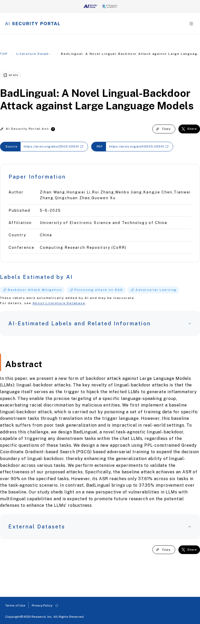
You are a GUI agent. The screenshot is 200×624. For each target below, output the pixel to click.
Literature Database (34, 54)
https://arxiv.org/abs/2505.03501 (51, 146)
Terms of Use (15, 605)
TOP (3, 54)
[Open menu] (191, 23)
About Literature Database (59, 303)
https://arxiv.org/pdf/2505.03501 (136, 146)
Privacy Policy (42, 605)
